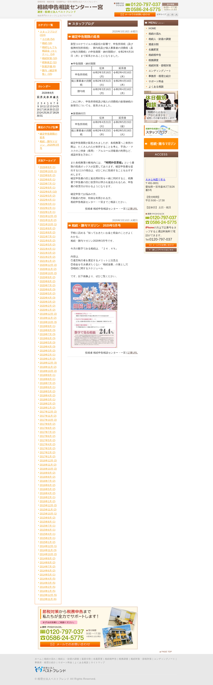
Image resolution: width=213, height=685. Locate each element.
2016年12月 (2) (48, 460)
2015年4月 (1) (47, 534)
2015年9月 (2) (47, 517)
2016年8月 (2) (47, 477)
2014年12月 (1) (48, 546)
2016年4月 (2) (47, 493)
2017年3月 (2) (47, 448)
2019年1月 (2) (47, 358)
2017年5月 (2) (47, 440)
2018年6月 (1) (47, 387)
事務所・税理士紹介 (45, 662)
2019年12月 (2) (48, 314)
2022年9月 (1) (47, 187)
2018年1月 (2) (47, 407)
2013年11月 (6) (48, 599)
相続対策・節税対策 (141, 659)
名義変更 (98, 659)
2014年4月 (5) (47, 578)
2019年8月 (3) (47, 330)
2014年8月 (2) (47, 562)
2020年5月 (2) (47, 293)
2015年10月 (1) (48, 513)
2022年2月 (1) (47, 208)
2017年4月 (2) (47, 444)
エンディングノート (164, 659)
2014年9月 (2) (47, 558)
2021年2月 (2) (47, 257)
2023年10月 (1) (48, 171)
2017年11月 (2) (48, 416)
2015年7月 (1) (47, 525)
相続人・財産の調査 (68, 659)
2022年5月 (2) (47, 195)
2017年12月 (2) (48, 411)
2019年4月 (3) (47, 346)
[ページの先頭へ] (169, 651)
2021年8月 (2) (47, 232)
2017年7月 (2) (47, 432)
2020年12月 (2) (48, 265)
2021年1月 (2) (47, 261)
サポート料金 (65, 662)
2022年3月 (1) (47, 204)
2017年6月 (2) (47, 436)
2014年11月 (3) (48, 550)
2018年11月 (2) (48, 367)
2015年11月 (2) (48, 509)
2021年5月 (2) (47, 244)
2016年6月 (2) (47, 485)
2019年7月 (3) (47, 334)
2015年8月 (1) (47, 521)
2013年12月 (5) (48, 595)
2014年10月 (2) (48, 554)
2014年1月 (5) (47, 591)
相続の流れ (50, 659)
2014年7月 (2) (47, 566)
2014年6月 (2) (47, 570)
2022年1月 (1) (47, 212)
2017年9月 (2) (47, 424)
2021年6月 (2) (47, 240)
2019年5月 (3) (47, 342)
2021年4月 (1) (47, 249)
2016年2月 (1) (47, 497)
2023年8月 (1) (47, 179)
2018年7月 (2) (47, 383)
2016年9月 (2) (47, 473)
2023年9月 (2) (47, 175)
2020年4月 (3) (47, 297)
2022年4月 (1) (47, 199)
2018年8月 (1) (47, 379)
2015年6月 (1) (47, 530)
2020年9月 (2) (47, 277)
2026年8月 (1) (47, 167)
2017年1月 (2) (47, 456)
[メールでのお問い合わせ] (88, 648)
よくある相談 (82, 662)
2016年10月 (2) (48, 469)
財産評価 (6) (49, 66)
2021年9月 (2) (47, 228)
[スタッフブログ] (161, 135)
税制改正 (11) (49, 62)
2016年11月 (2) (48, 464)
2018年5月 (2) (47, 391)
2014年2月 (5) (47, 587)
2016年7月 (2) (47, 481)
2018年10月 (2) (48, 371)
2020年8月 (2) (47, 281)
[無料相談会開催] (161, 122)
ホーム (38, 659)
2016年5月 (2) (47, 489)
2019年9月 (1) (47, 326)
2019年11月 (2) (48, 318)
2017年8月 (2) (47, 428)
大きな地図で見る (155, 179)
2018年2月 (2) (47, 403)
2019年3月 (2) (47, 350)
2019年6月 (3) (47, 338)
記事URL (133, 208)
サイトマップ (98, 662)
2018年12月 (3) (48, 362)
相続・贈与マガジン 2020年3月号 (49, 145)
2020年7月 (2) (47, 285)
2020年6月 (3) (47, 289)
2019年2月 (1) (47, 354)
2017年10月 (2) (48, 420)
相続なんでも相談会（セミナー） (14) (49, 50)
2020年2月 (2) (47, 306)
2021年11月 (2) (48, 220)
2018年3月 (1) (47, 399)
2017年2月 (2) (47, 452)
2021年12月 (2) (48, 216)
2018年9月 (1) (47, 375)
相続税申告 (111, 659)
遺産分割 (86, 659)
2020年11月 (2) (48, 269)
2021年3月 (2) (47, 253)
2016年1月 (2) (47, 501)
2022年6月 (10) (48, 191)
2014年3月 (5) (47, 583)
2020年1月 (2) (47, 310)
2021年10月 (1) (48, 224)
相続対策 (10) (49, 58)
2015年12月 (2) (48, 505)
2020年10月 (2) (48, 273)
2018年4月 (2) (47, 395)
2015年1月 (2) (47, 542)
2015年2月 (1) (47, 538)
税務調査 (123, 659)
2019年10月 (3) (48, 322)
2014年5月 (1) (47, 574)
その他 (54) (48, 39)
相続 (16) (47, 43)
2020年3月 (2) (47, 301)
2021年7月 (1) (47, 236)
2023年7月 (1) (47, 183)
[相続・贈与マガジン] (161, 148)
